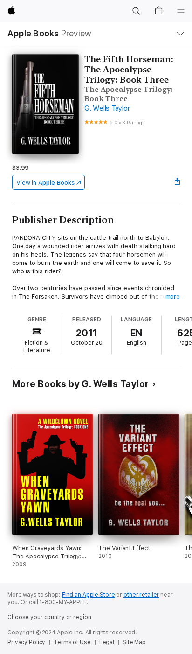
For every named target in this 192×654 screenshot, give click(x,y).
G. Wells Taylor (107, 108)
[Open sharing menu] (177, 182)
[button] (136, 11)
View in (45, 182)
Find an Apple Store (88, 594)
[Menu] (181, 11)
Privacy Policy (26, 642)
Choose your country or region (49, 617)
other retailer (141, 594)
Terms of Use (72, 642)
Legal (106, 642)
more (172, 296)
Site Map (134, 642)
